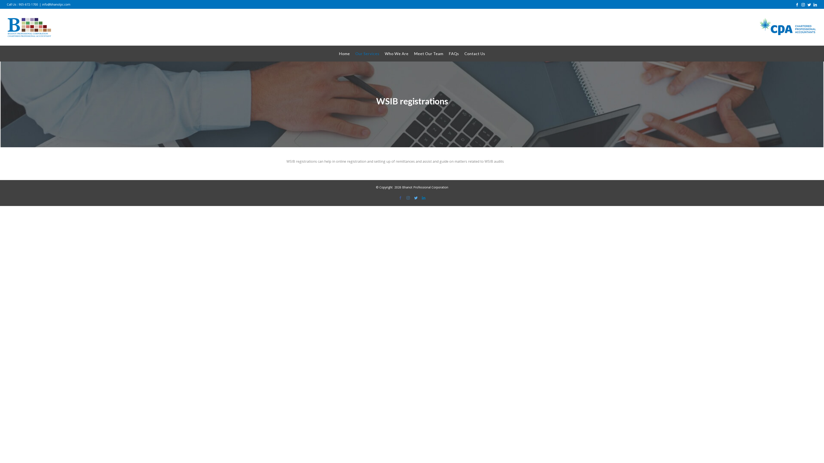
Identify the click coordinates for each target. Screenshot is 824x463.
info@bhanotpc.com (56, 4)
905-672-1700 (28, 4)
